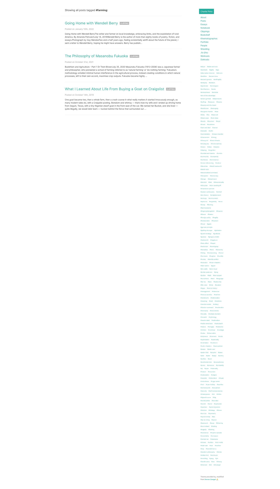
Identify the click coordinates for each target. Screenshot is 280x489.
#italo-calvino (205, 266)
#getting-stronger (206, 230)
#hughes (212, 256)
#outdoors (213, 343)
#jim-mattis (204, 269)
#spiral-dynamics (214, 407)
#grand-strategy (206, 233)
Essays (204, 24)
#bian (216, 111)
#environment (213, 198)
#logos (203, 288)
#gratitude (216, 233)
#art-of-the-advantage (208, 95)
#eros (220, 201)
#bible (203, 115)
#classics (216, 147)
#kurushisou (205, 278)
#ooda (220, 336)
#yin (216, 458)
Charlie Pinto (206, 11)
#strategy (212, 410)
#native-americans (207, 323)
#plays (214, 355)
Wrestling (205, 49)
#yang (211, 458)
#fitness (203, 214)
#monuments (214, 311)
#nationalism (216, 320)
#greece (203, 237)
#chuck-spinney (216, 144)
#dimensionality (219, 182)
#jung (216, 272)
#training (211, 429)
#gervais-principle (206, 227)
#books (203, 121)
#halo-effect (205, 243)
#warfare (218, 445)
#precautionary (219, 362)
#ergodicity (213, 201)
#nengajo (211, 327)
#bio (207, 115)
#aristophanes (205, 92)
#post (210, 359)
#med (211, 301)
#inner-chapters (214, 262)
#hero (212, 249)
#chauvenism (205, 137)
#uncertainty (205, 436)
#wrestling (204, 458)
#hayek (212, 243)
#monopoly (204, 311)
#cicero (203, 147)
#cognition (211, 150)
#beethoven (205, 108)
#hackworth (204, 240)
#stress (219, 410)
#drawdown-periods (207, 188)
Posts (203, 21)
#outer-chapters (206, 346)
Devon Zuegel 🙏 (211, 479)
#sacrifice (220, 384)
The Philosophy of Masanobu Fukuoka (96, 56)
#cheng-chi (204, 140)
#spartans (204, 407)
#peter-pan (211, 349)
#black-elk (214, 115)
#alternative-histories (208, 73)
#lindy (211, 285)
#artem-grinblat (206, 99)
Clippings (205, 31)
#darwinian (204, 166)
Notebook (205, 28)
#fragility (215, 217)
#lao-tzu (203, 282)
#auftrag (203, 102)
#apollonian (204, 86)
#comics (219, 153)
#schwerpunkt (205, 388)
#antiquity (204, 82)
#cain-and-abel (205, 127)
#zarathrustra (205, 461)
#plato (208, 355)
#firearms (219, 211)
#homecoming (212, 253)
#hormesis (204, 256)
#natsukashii (219, 323)
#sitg (214, 397)
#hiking (203, 253)
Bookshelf (205, 35)
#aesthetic (204, 70)
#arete (213, 89)
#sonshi (203, 404)
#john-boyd (213, 269)
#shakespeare (205, 394)
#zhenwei (204, 465)
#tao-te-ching (205, 420)
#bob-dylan (214, 118)
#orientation (205, 343)
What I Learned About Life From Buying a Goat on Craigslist (114, 89)
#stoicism (204, 410)
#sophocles (218, 404)
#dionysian (204, 185)
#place (220, 352)
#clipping (203, 150)
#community (205, 156)
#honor (221, 253)
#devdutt (203, 182)
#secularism (216, 388)
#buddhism (211, 124)
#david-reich (205, 169)
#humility (220, 256)
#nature (203, 327)
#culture (218, 163)
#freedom (215, 221)
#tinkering (219, 423)
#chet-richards (215, 140)
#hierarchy (219, 249)
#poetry (220, 355)
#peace (203, 349)
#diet (210, 182)
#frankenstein (205, 221)
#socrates (215, 400)
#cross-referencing (207, 163)
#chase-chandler (217, 134)
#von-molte (219, 442)
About (203, 17)
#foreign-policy (206, 217)
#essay (203, 205)
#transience (204, 433)
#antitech (212, 82)
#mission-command (207, 307)
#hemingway (214, 246)
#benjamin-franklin (207, 111)
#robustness (205, 381)
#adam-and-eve (212, 66)
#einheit (219, 192)
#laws (210, 282)
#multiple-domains (214, 314)
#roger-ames (215, 381)
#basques (211, 102)
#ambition (204, 76)
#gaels (209, 224)
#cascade (204, 131)
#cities (209, 147)
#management (205, 291)
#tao (213, 416)
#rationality (214, 368)
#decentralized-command (209, 172)
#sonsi (210, 404)
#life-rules (204, 285)
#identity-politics (213, 259)
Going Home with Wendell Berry (91, 23)
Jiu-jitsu (204, 52)
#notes (203, 333)
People (204, 45)
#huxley (203, 259)
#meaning (204, 301)
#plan (202, 355)
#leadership (217, 282)
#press (203, 365)
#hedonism (204, 246)
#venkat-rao (205, 439)
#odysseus (204, 336)
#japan (213, 266)
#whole (219, 452)
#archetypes (214, 86)
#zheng (219, 461)
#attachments (217, 99)
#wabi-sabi (204, 445)
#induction (204, 262)
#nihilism (203, 330)
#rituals (221, 378)
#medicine (218, 301)
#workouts (214, 455)
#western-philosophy (208, 452)
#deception (204, 176)
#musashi (204, 317)
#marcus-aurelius (206, 294)
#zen (213, 461)
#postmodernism (206, 362)
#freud (203, 224)
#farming (210, 205)
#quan (206, 368)
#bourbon (210, 121)
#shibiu (219, 394)
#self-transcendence (215, 391)
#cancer (215, 127)
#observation (211, 333)
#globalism (217, 230)
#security (204, 391)
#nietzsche (219, 327)
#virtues (203, 442)
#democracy (214, 176)
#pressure (210, 365)
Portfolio (204, 42)
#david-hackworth (216, 166)
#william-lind (205, 455)
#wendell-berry (211, 449)
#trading (214, 426)
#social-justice (205, 400)
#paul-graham (218, 346)
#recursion (211, 372)
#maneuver (215, 291)
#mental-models (206, 304)
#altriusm (219, 73)
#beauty (219, 102)
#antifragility (217, 79)
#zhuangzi (217, 465)
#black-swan (205, 118)
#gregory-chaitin (213, 237)
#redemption (205, 375)
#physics (213, 352)
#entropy (204, 198)
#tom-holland (205, 426)
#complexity (214, 156)
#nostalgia (220, 330)
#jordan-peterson (206, 272)
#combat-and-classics (208, 153)
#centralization (205, 134)
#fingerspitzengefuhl (207, 211)
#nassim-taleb (205, 320)
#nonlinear (211, 330)
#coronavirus (214, 160)
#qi (202, 368)
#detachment (212, 179)
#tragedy (203, 429)
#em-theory (204, 195)
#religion (214, 375)
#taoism (214, 420)
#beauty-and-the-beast (208, 105)
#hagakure (213, 240)
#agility (211, 70)
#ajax (217, 70)
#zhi (210, 465)
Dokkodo (205, 59)
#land (212, 278)
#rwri (202, 384)
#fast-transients (206, 208)
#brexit (203, 124)
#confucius (204, 160)
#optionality (215, 339)
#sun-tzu (203, 413)
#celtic (211, 131)
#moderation (219, 307)
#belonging (214, 108)
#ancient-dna (213, 76)
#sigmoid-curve (206, 397)
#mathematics (215, 298)
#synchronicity (205, 416)
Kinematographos (209, 38)
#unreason (214, 436)
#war (211, 445)
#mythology (212, 317)
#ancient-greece (206, 79)
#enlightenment (215, 195)
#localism (218, 285)
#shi (213, 394)
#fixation (210, 214)
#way (202, 449)
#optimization (205, 339)
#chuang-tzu (205, 144)
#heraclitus (204, 249)
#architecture (205, 89)
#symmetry (212, 413)
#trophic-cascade (216, 433)
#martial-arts (205, 298)
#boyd (218, 121)
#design (203, 179)
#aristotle (215, 92)
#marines (217, 294)
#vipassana (214, 439)
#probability (220, 365)
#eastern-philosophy (207, 192)
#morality (203, 314)
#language (219, 278)
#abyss (203, 66)
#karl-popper (217, 275)
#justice (203, 275)
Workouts (205, 56)
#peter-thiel (204, 352)
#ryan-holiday (210, 384)
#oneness (213, 336)
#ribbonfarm (213, 378)
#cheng (213, 137)
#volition (210, 442)
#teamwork (204, 423)
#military (215, 304)
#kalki (209, 275)
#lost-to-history (212, 288)
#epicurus (204, 201)
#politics (203, 359)
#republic (204, 378)
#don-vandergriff (215, 185)
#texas (212, 423)
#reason (203, 372)
